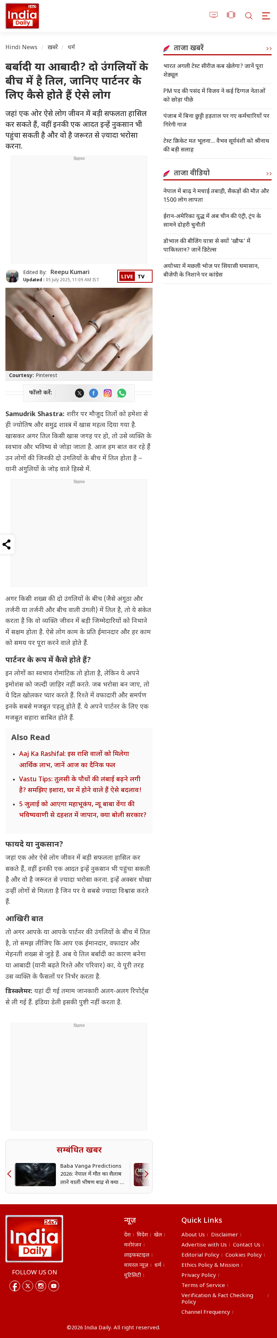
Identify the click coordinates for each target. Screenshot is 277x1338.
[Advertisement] (79, 212)
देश (127, 1235)
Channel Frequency (205, 1312)
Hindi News (21, 48)
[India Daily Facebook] (93, 393)
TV (141, 277)
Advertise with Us (204, 1245)
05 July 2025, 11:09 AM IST (61, 280)
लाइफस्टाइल (136, 1255)
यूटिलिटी (132, 1275)
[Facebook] (14, 1286)
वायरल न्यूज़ (136, 1265)
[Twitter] (27, 1286)
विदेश (142, 1235)
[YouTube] (53, 1286)
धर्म (71, 48)
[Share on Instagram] (107, 393)
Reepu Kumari (69, 273)
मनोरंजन (132, 1245)
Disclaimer (224, 1235)
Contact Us (246, 1245)
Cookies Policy (243, 1255)
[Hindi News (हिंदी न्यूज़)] (21, 16)
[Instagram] (40, 1286)
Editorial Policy (200, 1255)
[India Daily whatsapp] (121, 393)
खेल (158, 1235)
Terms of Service (203, 1285)
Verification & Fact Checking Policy (217, 1299)
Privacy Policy (198, 1275)
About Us (193, 1235)
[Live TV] (214, 16)
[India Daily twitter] (79, 393)
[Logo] (34, 1238)
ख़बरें (53, 48)
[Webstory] (231, 16)
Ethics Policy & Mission (210, 1265)
